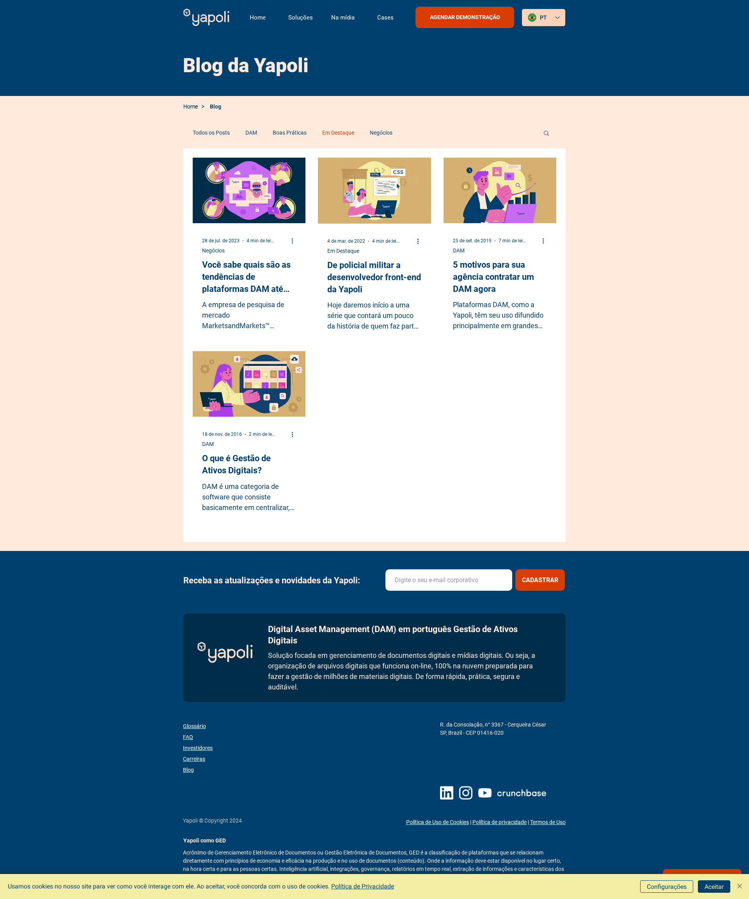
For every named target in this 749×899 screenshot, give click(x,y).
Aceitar (714, 886)
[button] (300, 17)
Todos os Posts (211, 133)
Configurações (667, 886)
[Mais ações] (295, 240)
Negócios (381, 133)
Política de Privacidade (362, 886)
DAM (251, 133)
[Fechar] (739, 886)
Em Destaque (338, 133)
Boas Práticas (290, 133)
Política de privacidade (499, 822)
